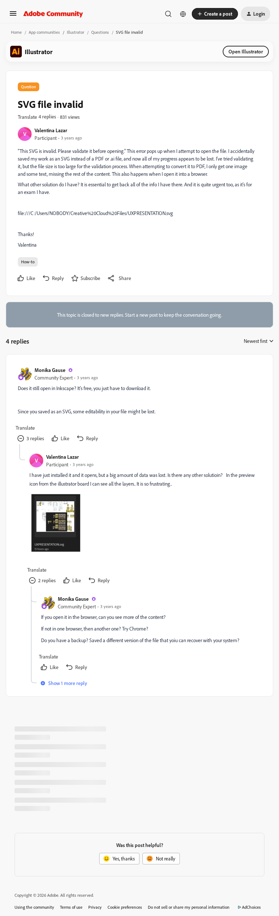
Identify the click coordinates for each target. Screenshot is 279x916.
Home (16, 32)
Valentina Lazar (51, 130)
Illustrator (75, 32)
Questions (100, 32)
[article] (139, 405)
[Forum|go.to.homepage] (53, 14)
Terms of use (71, 907)
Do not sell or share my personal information (189, 907)
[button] (13, 16)
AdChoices (251, 907)
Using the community (34, 907)
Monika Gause (50, 370)
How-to (28, 261)
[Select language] (183, 14)
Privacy (95, 907)
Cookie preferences (125, 907)
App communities (44, 32)
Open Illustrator (246, 51)
